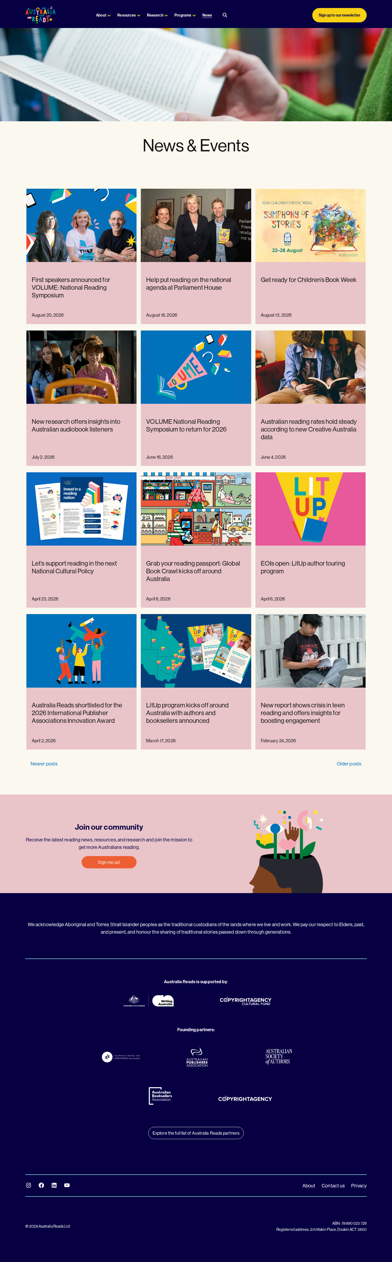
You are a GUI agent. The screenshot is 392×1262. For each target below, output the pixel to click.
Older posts (349, 764)
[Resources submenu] (139, 15)
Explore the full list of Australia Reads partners (196, 1133)
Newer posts (44, 764)
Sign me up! (109, 862)
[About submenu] (109, 15)
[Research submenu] (166, 15)
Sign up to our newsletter (340, 15)
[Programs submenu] (194, 15)
